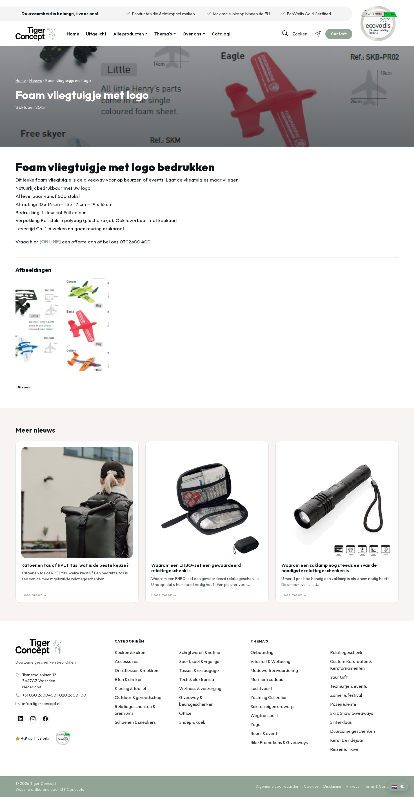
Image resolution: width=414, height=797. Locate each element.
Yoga (255, 724)
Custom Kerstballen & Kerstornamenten (351, 665)
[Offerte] (318, 34)
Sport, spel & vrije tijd (199, 661)
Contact (339, 33)
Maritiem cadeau (266, 679)
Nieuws (35, 80)
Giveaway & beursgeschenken (196, 701)
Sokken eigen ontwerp (272, 706)
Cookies (311, 786)
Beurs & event (263, 733)
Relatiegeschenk (346, 652)
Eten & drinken (129, 679)
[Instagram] (33, 719)
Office (185, 713)
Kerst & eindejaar (347, 740)
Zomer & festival (346, 695)
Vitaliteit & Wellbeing (270, 661)
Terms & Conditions (381, 786)
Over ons (191, 34)
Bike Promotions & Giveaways (279, 742)
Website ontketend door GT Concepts (49, 789)
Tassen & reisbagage (199, 670)
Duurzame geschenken (352, 731)
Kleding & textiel (130, 688)
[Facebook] (45, 719)
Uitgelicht (96, 34)
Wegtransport (264, 715)
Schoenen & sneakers (135, 722)
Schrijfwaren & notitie (199, 652)
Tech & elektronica (196, 679)
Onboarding (261, 652)
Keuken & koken (130, 652)
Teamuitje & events (348, 686)
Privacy (352, 786)
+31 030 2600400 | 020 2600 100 (54, 695)
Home (73, 34)
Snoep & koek (192, 722)
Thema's (163, 34)
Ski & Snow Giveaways (351, 713)
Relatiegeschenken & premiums (135, 710)
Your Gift (339, 677)
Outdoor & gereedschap (138, 697)
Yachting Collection (269, 697)
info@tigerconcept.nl (41, 703)
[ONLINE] (50, 242)
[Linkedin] (20, 719)
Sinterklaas (341, 722)
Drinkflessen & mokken (136, 670)
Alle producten (128, 34)
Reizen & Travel (344, 749)
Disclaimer (332, 786)
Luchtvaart (261, 688)
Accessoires (126, 661)
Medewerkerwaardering (274, 670)
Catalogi (221, 34)
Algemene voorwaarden (277, 786)
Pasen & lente (343, 704)
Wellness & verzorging (200, 688)
